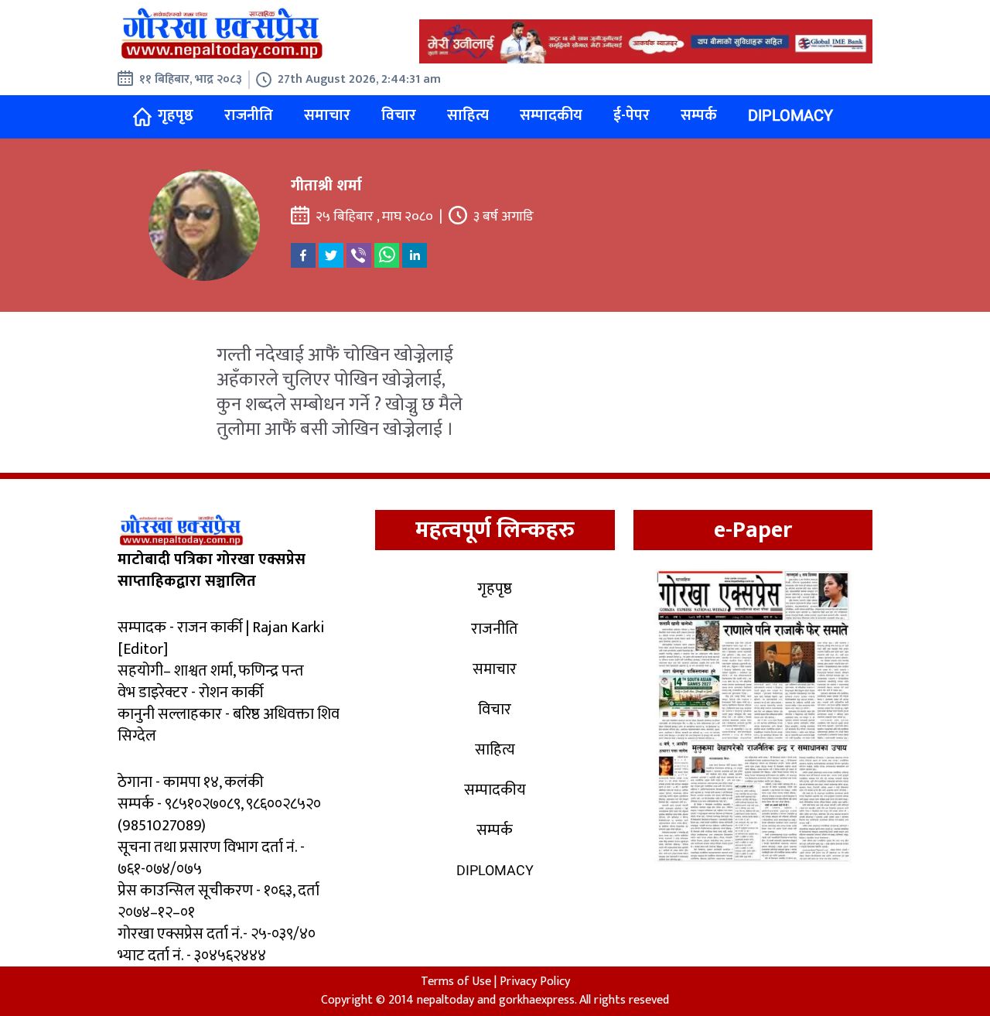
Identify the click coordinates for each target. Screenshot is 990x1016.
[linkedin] (414, 255)
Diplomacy (790, 115)
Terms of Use (456, 981)
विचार (398, 115)
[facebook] (303, 255)
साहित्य (468, 115)
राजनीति (248, 115)
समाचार (327, 115)
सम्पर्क (699, 115)
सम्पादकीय (551, 115)
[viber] (358, 255)
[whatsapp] (386, 255)
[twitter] (331, 255)
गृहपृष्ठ (175, 115)
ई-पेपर (631, 115)
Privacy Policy (535, 981)
